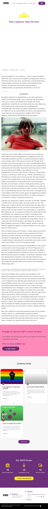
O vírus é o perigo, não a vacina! (11, 423)
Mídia (34, 3)
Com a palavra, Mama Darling (35, 387)
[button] (24, 441)
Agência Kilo (36, 505)
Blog (31, 3)
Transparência (19, 3)
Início (14, 3)
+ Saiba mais (4, 398)
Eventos (25, 3)
